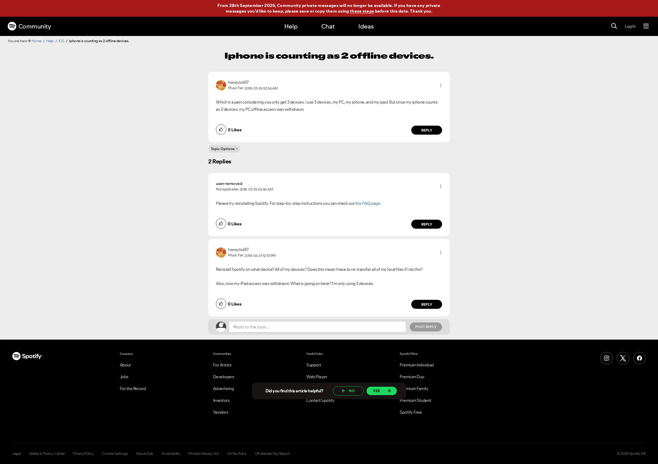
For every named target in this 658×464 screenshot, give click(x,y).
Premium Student (415, 400)
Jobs (124, 376)
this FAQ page (367, 203)
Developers (223, 376)
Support (313, 365)
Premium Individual (417, 365)
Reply (426, 130)
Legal (16, 453)
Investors (221, 400)
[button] (441, 85)
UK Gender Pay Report (272, 453)
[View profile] (221, 85)
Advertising (223, 388)
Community (35, 26)
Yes (376, 390)
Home (36, 40)
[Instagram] (606, 358)
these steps (362, 11)
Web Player (316, 376)
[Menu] (646, 26)
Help (291, 26)
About (125, 365)
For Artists (222, 365)
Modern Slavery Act (203, 453)
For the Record (133, 388)
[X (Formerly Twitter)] (623, 358)
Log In (630, 26)
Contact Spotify (320, 400)
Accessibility (170, 453)
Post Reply (426, 326)
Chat (328, 26)
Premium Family (414, 388)
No (352, 390)
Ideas (366, 26)
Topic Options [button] (223, 148)
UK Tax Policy (237, 453)
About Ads (144, 453)
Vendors (221, 412)
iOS (61, 40)
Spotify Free (411, 412)
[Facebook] (639, 358)
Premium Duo (412, 376)
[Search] (614, 26)
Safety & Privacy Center (47, 453)
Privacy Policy (83, 453)
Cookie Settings (115, 453)
